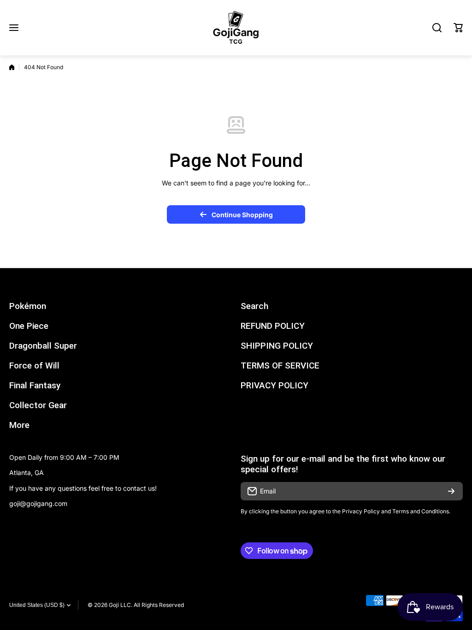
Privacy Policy (361, 511)
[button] (458, 27)
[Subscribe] (451, 491)
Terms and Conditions (420, 511)
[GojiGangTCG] (236, 27)
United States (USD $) (37, 605)
